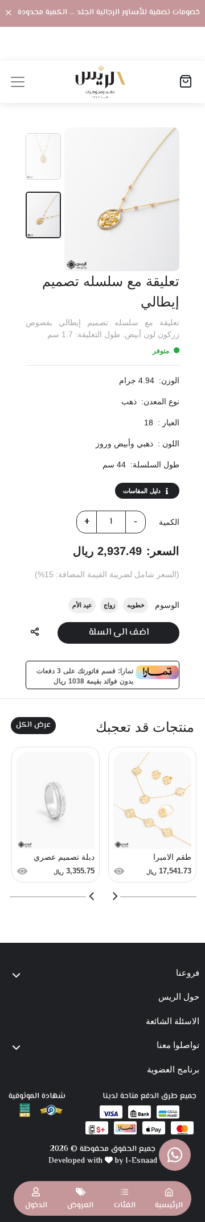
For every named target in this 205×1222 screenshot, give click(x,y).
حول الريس (178, 996)
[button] (124, 1198)
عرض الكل (33, 725)
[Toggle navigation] (17, 82)
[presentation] (114, 896)
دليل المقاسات (142, 490)
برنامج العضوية (173, 1069)
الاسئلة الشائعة (172, 1021)
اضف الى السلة (119, 633)
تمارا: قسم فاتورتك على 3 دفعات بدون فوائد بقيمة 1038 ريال (84, 675)
